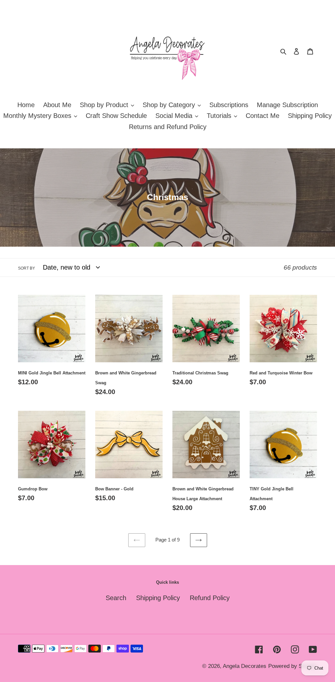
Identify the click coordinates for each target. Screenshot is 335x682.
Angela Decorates (244, 666)
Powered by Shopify (292, 666)
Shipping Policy (158, 597)
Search (116, 597)
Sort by (26, 268)
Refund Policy (210, 597)
